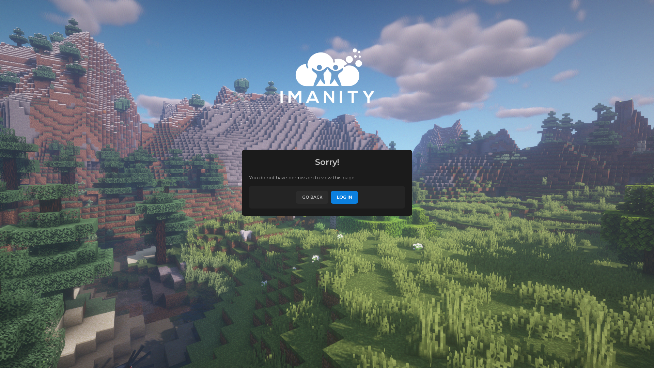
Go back (312, 197)
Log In (344, 197)
